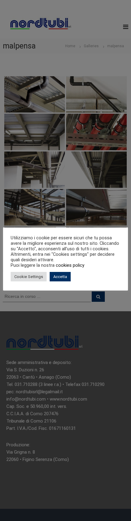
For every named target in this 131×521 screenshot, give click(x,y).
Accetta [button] (60, 276)
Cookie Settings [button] (28, 276)
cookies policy (70, 265)
